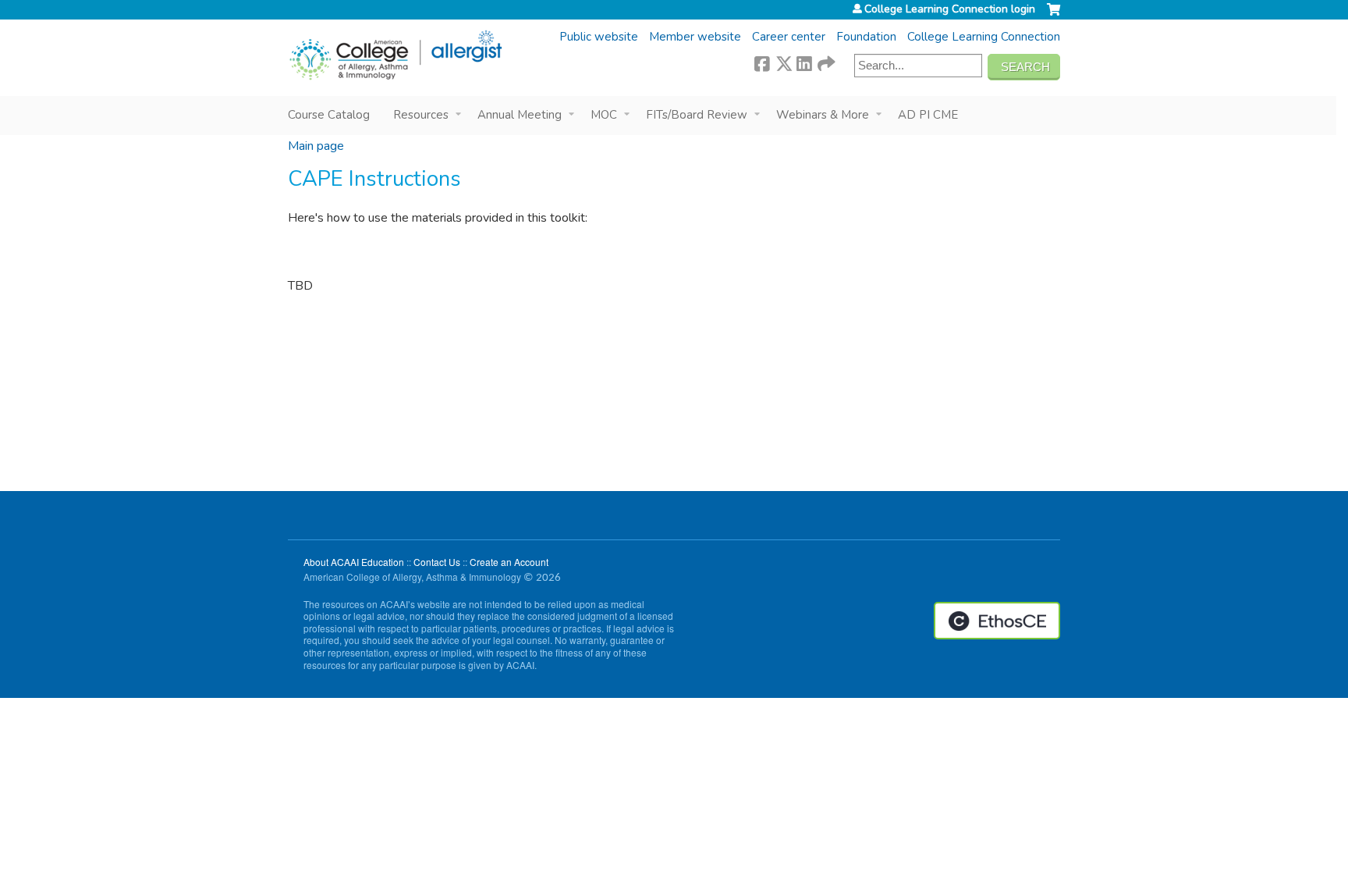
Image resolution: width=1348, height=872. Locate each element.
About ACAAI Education (353, 561)
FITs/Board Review (696, 115)
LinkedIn (804, 61)
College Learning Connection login (949, 9)
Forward (825, 61)
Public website (598, 36)
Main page (316, 146)
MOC (604, 115)
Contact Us (436, 561)
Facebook (762, 61)
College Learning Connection (983, 36)
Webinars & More (822, 115)
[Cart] (1053, 15)
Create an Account (509, 561)
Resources (421, 115)
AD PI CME (928, 115)
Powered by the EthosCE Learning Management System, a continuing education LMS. (997, 620)
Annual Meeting (519, 115)
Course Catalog (329, 115)
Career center (788, 36)
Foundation (866, 36)
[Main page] (395, 55)
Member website (695, 36)
